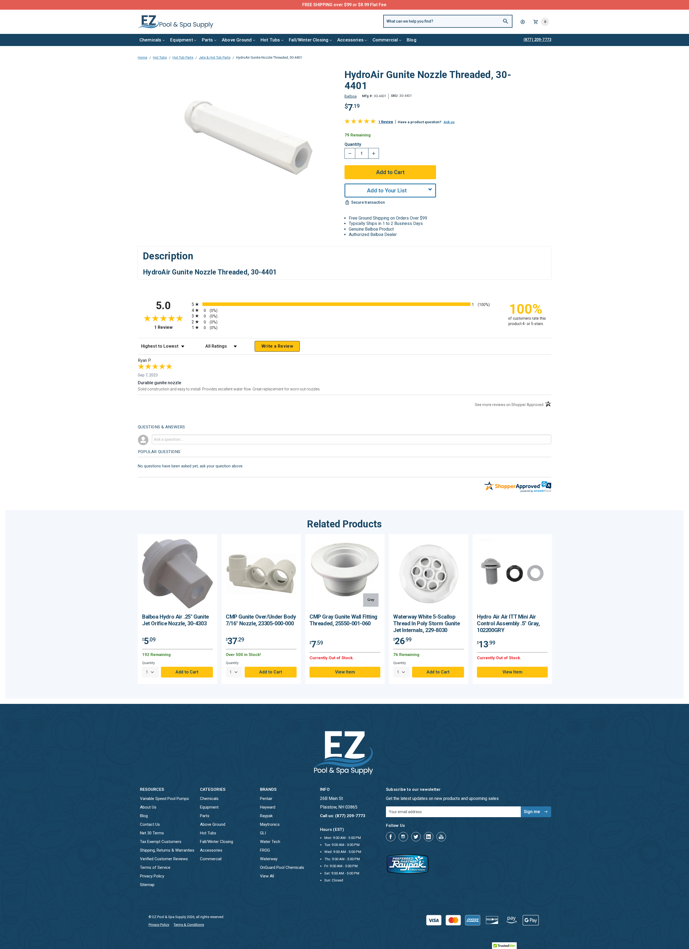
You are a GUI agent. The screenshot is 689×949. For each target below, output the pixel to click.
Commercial (385, 40)
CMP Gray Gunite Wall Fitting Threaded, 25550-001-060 (343, 620)
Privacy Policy (152, 876)
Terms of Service (155, 867)
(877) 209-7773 (364, 4)
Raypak (266, 815)
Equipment (181, 40)
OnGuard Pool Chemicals (282, 867)
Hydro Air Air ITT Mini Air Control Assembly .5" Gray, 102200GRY (508, 623)
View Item (345, 672)
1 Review (385, 122)
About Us (148, 807)
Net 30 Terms (152, 833)
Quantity (352, 144)
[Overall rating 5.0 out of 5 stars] (360, 122)
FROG (265, 850)
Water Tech (270, 841)
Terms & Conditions (189, 925)
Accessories (350, 40)
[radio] (344, 304)
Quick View (177, 576)
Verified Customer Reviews (164, 858)
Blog (411, 40)
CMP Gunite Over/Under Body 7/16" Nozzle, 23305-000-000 (261, 620)
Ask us (449, 122)
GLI (263, 833)
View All (267, 876)
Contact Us (150, 824)
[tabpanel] (177, 609)
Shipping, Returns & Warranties (167, 850)
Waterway (268, 858)
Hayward (267, 807)
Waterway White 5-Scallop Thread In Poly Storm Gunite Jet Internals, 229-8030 (426, 623)
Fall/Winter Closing (308, 40)
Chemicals (150, 40)
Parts (207, 40)
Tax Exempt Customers (160, 841)
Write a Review (277, 346)
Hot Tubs (270, 40)
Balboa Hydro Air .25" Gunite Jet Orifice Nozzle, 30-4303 (175, 620)
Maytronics (270, 824)
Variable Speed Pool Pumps (164, 798)
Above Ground (237, 40)
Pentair (266, 798)
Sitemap (147, 884)
